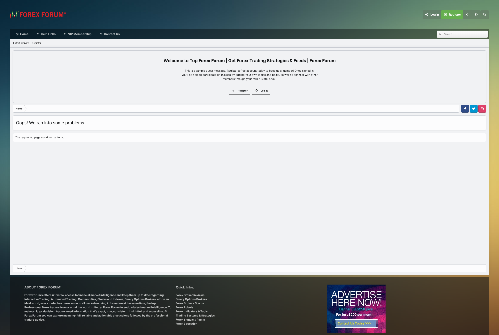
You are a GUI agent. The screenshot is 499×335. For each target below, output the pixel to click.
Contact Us (112, 34)
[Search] (484, 14)
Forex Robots (184, 307)
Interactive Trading (37, 299)
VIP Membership (79, 34)
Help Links (48, 34)
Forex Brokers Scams (190, 303)
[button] (476, 14)
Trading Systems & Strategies (195, 315)
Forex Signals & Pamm (190, 319)
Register (36, 42)
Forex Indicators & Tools (192, 311)
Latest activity (21, 42)
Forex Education (186, 323)
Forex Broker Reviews (190, 295)
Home (24, 34)
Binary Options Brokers (140, 299)
